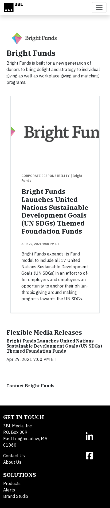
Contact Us (14, 455)
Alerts (9, 490)
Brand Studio (15, 496)
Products (12, 483)
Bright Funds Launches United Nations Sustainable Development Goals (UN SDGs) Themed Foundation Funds (54, 211)
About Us (12, 462)
